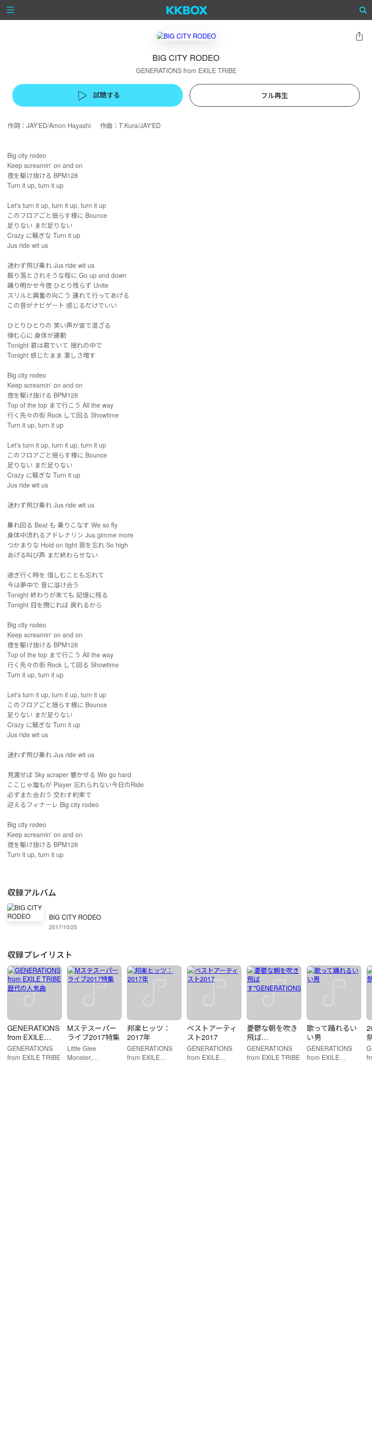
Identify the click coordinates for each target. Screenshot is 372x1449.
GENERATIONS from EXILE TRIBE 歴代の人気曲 (33, 1041)
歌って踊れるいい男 (332, 1032)
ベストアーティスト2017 (212, 1032)
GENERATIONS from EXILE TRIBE (186, 70)
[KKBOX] (187, 10)
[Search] (363, 10)
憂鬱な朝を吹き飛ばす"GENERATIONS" (273, 1041)
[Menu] (10, 10)
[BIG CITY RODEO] (186, 35)
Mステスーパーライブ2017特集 (93, 1032)
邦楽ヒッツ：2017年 (149, 1032)
